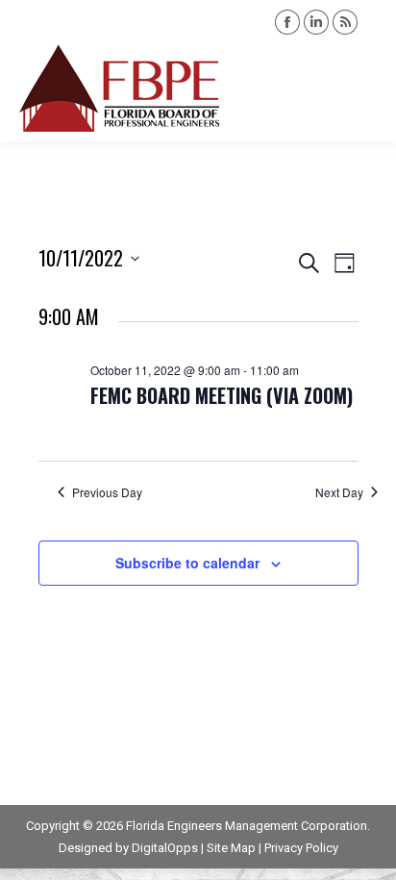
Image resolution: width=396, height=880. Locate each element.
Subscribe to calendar (187, 562)
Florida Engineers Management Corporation (246, 825)
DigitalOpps (165, 848)
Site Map (231, 848)
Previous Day (107, 492)
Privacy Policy (301, 848)
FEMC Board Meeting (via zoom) (221, 395)
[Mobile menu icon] (365, 88)
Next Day (339, 492)
